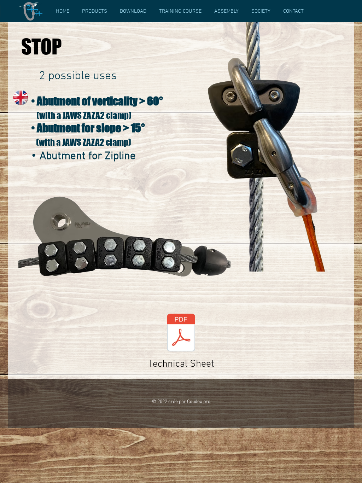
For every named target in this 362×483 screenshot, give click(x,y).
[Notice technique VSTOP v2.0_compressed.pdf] (181, 333)
